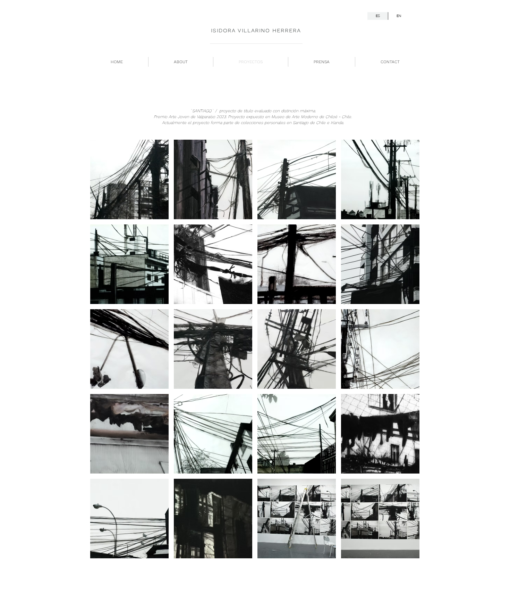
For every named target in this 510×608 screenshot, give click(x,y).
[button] (129, 179)
